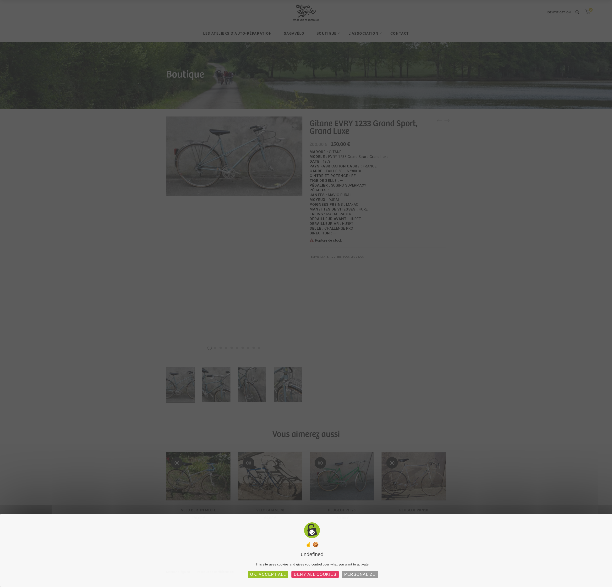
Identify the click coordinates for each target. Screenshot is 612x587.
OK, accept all (268, 574)
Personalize (360, 574)
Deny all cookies (315, 574)
